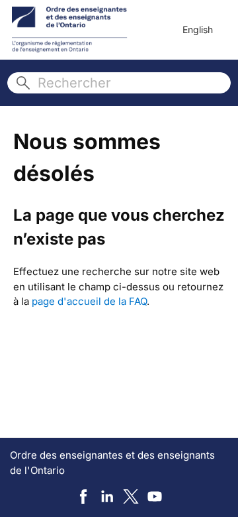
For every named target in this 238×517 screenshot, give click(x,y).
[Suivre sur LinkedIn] (107, 496)
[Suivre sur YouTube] (154, 496)
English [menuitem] (197, 29)
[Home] (70, 30)
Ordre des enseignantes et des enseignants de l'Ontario (112, 463)
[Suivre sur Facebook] (83, 496)
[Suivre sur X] (130, 496)
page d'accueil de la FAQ (89, 301)
